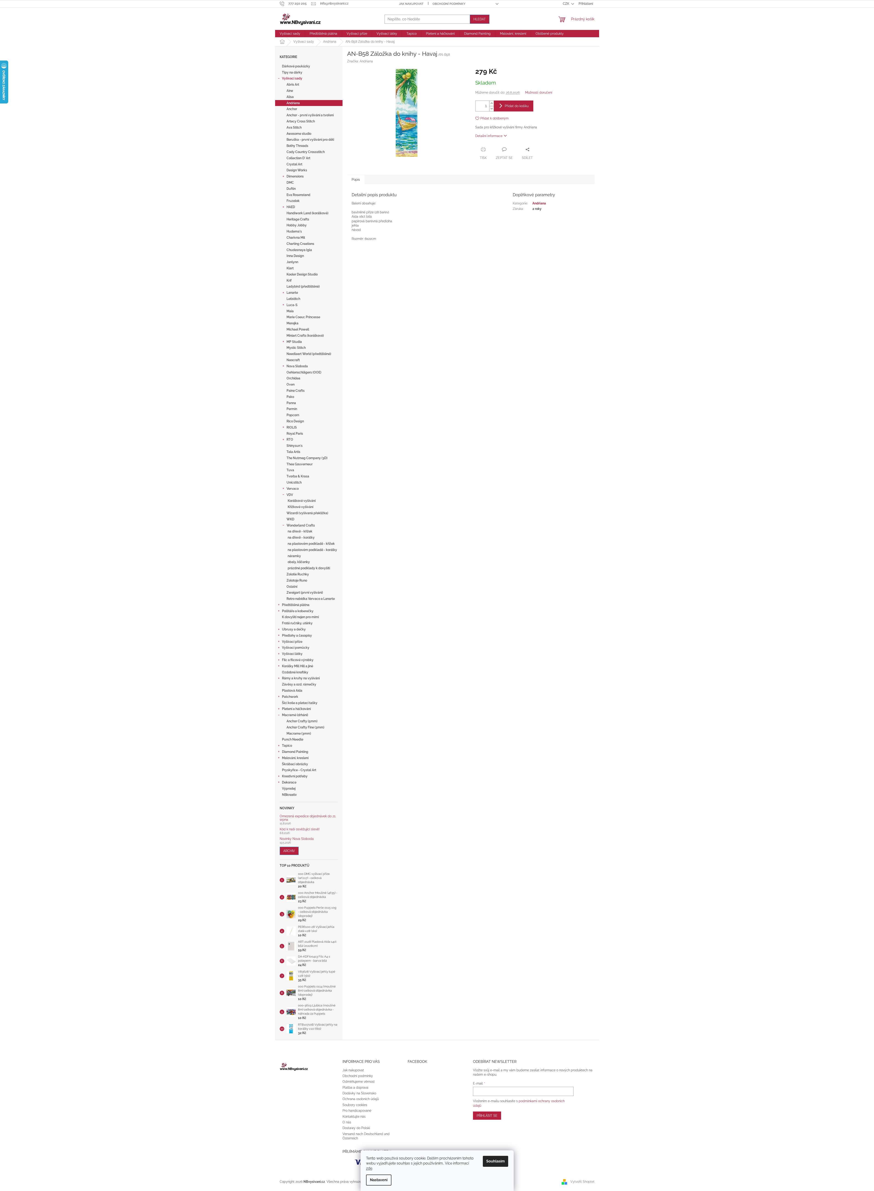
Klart (290, 268)
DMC (290, 182)
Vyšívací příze (292, 641)
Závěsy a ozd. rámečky (299, 684)
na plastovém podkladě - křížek (311, 543)
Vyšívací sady (292, 78)
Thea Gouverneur (300, 464)
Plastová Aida (292, 690)
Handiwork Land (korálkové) (307, 213)
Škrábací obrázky (295, 764)
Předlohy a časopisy (297, 635)
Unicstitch (294, 482)
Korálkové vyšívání (302, 501)
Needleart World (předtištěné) (309, 354)
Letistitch (293, 299)
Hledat (479, 19)
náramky (294, 556)
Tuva (290, 470)
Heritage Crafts (298, 219)
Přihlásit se (487, 1115)
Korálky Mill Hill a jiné (297, 666)
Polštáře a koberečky (297, 611)
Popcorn (293, 415)
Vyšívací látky (292, 654)
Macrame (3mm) (299, 733)
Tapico (287, 745)
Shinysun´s (295, 445)
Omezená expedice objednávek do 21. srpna (308, 818)
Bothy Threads (297, 146)
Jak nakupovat (411, 3)
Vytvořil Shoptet (582, 1181)
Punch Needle (292, 739)
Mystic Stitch (296, 347)
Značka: (360, 61)
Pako (290, 397)
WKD (290, 519)
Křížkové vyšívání (300, 507)
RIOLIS (292, 427)
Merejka (292, 323)
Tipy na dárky (292, 72)
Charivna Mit (296, 237)
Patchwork (290, 697)
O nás (347, 1122)
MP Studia (294, 342)
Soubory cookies (355, 1105)
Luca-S (292, 305)
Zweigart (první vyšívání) (305, 592)
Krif (289, 280)
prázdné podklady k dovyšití (309, 568)
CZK (566, 3)
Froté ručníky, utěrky (297, 623)
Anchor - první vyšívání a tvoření (310, 115)
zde (369, 1168)
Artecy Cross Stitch (301, 121)
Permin (292, 409)
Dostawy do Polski (356, 1128)
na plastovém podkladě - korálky (312, 550)
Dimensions (295, 176)
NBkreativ (289, 795)
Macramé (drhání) (295, 715)
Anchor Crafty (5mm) (302, 721)
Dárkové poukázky (296, 66)
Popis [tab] (356, 179)
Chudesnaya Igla (299, 250)
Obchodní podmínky (449, 3)
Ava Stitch (294, 127)
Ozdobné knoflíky (295, 672)
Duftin (291, 189)
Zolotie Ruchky (298, 574)
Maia (290, 311)
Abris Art (293, 84)
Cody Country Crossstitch (306, 152)
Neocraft (293, 360)
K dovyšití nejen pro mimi (300, 617)
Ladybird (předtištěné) (303, 286)
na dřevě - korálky (301, 537)
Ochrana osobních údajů (361, 1099)
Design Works (297, 170)
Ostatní (292, 586)
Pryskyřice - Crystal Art (299, 770)
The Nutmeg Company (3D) (307, 458)
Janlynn (292, 262)
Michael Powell (298, 329)
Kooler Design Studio (302, 274)
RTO (290, 439)
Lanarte (292, 292)
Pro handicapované (357, 1110)
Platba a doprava (355, 1087)
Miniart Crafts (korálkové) (305, 335)
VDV (290, 495)
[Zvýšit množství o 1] (491, 103)
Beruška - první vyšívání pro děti (310, 139)
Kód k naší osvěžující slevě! (300, 829)
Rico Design (295, 421)
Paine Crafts (296, 390)
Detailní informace (488, 136)
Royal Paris (295, 433)
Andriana (293, 103)
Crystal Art (294, 164)
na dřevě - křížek (300, 531)
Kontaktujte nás (354, 1116)
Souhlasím (495, 1161)
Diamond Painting (295, 752)
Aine (290, 91)
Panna (291, 403)
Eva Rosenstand (298, 195)
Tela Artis (293, 452)
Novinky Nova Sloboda (297, 839)
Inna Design (295, 256)
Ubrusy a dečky (294, 629)
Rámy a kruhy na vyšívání (301, 678)
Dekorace (289, 782)
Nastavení (379, 1180)
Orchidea (293, 378)
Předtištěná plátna (295, 605)
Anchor (292, 109)
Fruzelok (293, 201)
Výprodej (288, 788)
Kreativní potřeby (295, 776)
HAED (291, 207)
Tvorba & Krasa (298, 476)
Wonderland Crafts (301, 525)
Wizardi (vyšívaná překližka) (307, 513)
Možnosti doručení (538, 92)
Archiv (289, 851)
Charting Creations (300, 244)
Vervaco (293, 488)
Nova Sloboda (297, 366)
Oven (291, 384)
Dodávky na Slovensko (359, 1093)
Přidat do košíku (517, 106)
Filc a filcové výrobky (297, 660)
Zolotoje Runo (297, 580)
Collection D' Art (298, 158)
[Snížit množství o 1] (491, 108)
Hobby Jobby (297, 225)
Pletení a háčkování (296, 709)
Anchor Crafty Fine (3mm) (305, 727)
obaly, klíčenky (299, 562)
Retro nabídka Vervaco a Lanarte (311, 599)
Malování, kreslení (295, 758)
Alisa (290, 97)
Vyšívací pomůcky (295, 647)
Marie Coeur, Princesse (303, 317)
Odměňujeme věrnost (359, 1081)
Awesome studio (299, 133)
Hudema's (294, 231)
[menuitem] (290, 33)
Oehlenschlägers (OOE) (304, 372)
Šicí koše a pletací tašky (299, 703)
